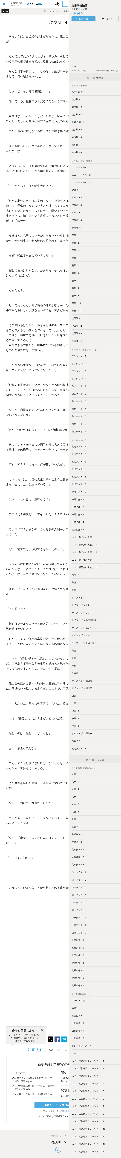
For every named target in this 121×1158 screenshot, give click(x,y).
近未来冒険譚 (80, 5)
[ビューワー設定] (57, 4)
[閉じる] (42, 1030)
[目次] (65, 4)
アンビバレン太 (79, 8)
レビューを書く (83, 18)
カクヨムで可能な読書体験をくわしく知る (57, 1116)
